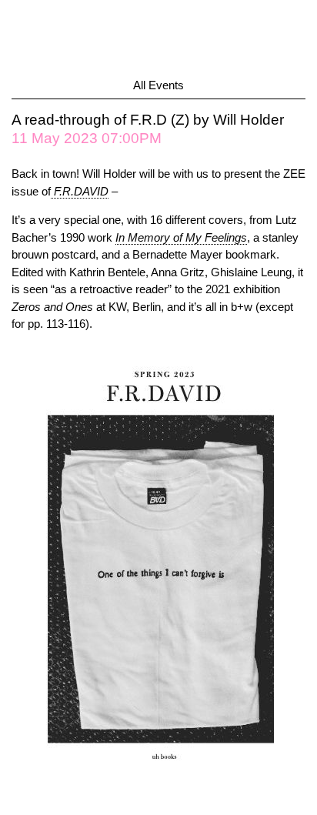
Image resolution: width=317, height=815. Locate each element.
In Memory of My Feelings (181, 237)
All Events (158, 85)
